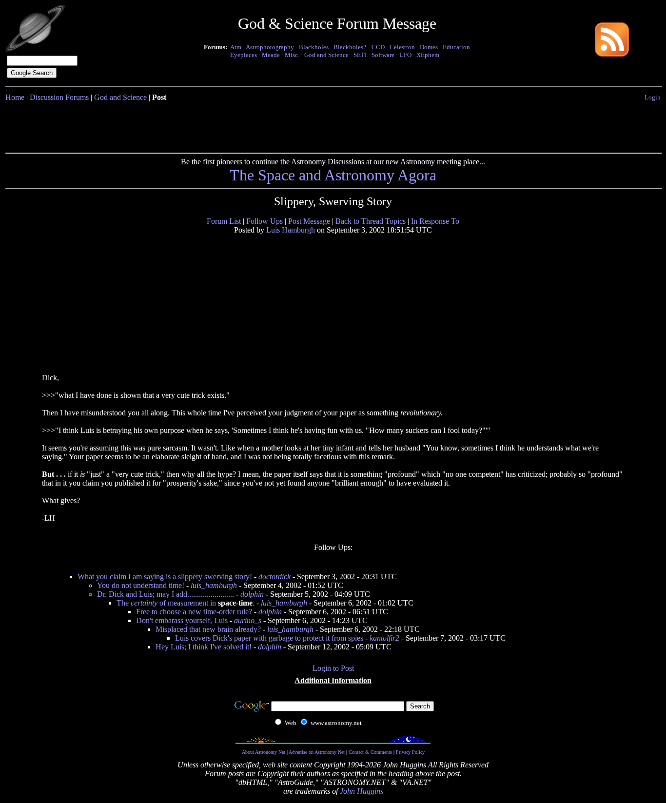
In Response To (435, 221)
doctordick (274, 576)
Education (456, 47)
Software (383, 55)
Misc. (292, 55)
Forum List (224, 221)
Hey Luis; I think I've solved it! (204, 647)
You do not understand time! (140, 585)
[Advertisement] (333, 125)
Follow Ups (264, 221)
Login (653, 97)
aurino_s (247, 620)
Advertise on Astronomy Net (317, 752)
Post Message (309, 221)
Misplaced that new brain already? (208, 629)
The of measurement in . (186, 603)
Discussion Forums (59, 97)
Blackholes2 (350, 47)
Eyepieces (243, 55)
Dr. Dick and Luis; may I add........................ (165, 594)
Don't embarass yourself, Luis (182, 620)
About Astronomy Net (263, 752)
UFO (405, 55)
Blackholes (314, 47)
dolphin (252, 594)
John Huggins (361, 791)
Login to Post (333, 668)
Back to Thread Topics (370, 221)
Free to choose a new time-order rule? (194, 611)
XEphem (427, 55)
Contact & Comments (370, 752)
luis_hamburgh (214, 585)
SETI (360, 55)
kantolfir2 (384, 638)
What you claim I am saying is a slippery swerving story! (165, 576)
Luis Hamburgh (290, 230)
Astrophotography (270, 47)
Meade (271, 55)
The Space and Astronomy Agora (333, 175)
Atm (235, 47)
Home (14, 97)
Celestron (402, 47)
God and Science (326, 55)
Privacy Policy (410, 752)
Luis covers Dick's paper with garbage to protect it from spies (269, 638)
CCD (378, 47)
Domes (429, 47)
